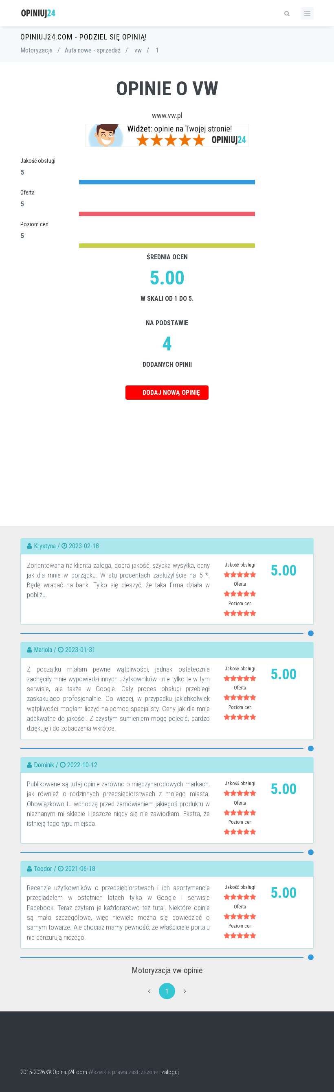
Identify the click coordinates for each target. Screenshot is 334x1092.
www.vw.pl (167, 115)
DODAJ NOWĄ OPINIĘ (170, 392)
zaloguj (170, 1072)
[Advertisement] (167, 457)
